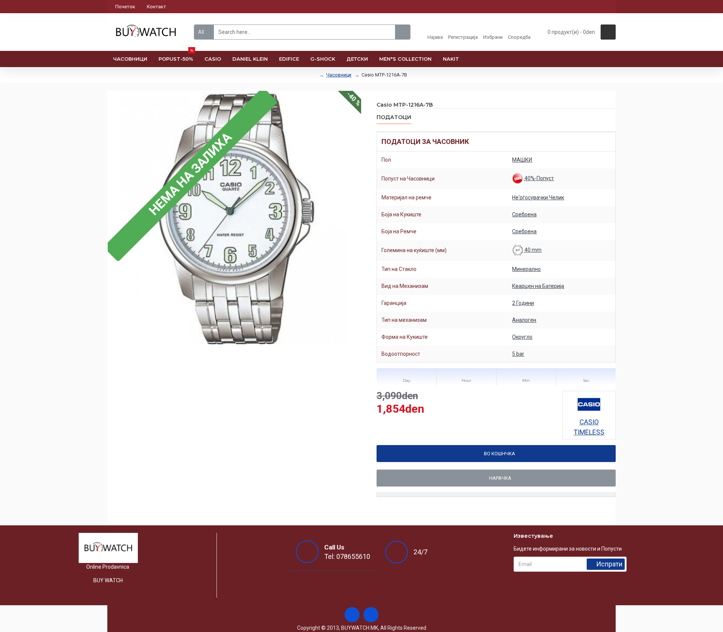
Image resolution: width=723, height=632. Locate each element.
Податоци (394, 117)
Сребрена (524, 214)
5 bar (518, 354)
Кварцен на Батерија (538, 286)
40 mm (532, 250)
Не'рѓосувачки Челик (538, 197)
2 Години (523, 303)
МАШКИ (522, 160)
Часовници (338, 75)
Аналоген (524, 320)
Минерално (526, 269)
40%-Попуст (538, 178)
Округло (522, 337)
